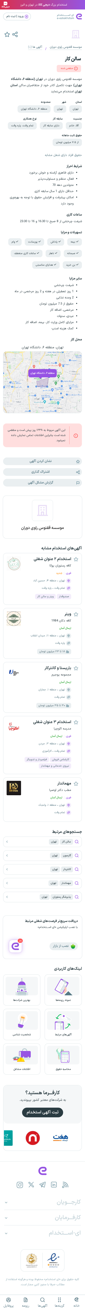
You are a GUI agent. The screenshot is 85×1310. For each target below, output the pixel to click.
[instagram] (20, 1184)
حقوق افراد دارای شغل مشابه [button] (63, 155)
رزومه (25, 1305)
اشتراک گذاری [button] (40, 471)
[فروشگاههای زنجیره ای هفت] (71, 1138)
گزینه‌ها (59, 1305)
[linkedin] (54, 1184)
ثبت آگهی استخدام (43, 1112)
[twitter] (31, 1184)
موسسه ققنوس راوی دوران (66, 47)
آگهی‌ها (42, 1305)
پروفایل (9, 1305)
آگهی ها (35, 47)
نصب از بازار (61, 946)
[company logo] (42, 513)
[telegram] (42, 1184)
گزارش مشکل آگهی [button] (40, 482)
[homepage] (42, 1171)
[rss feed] (65, 1184)
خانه (76, 1305)
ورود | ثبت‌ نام (15, 16)
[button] (15, 34)
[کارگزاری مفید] (15, 1138)
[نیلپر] (43, 1138)
